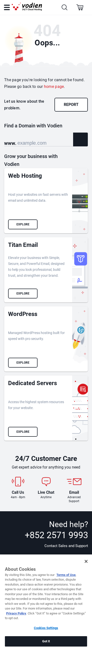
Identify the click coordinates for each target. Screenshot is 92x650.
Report (71, 104)
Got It (46, 641)
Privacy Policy (16, 613)
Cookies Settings (46, 628)
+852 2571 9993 (56, 535)
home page (54, 86)
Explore (22, 224)
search (80, 139)
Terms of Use (66, 575)
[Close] (86, 561)
